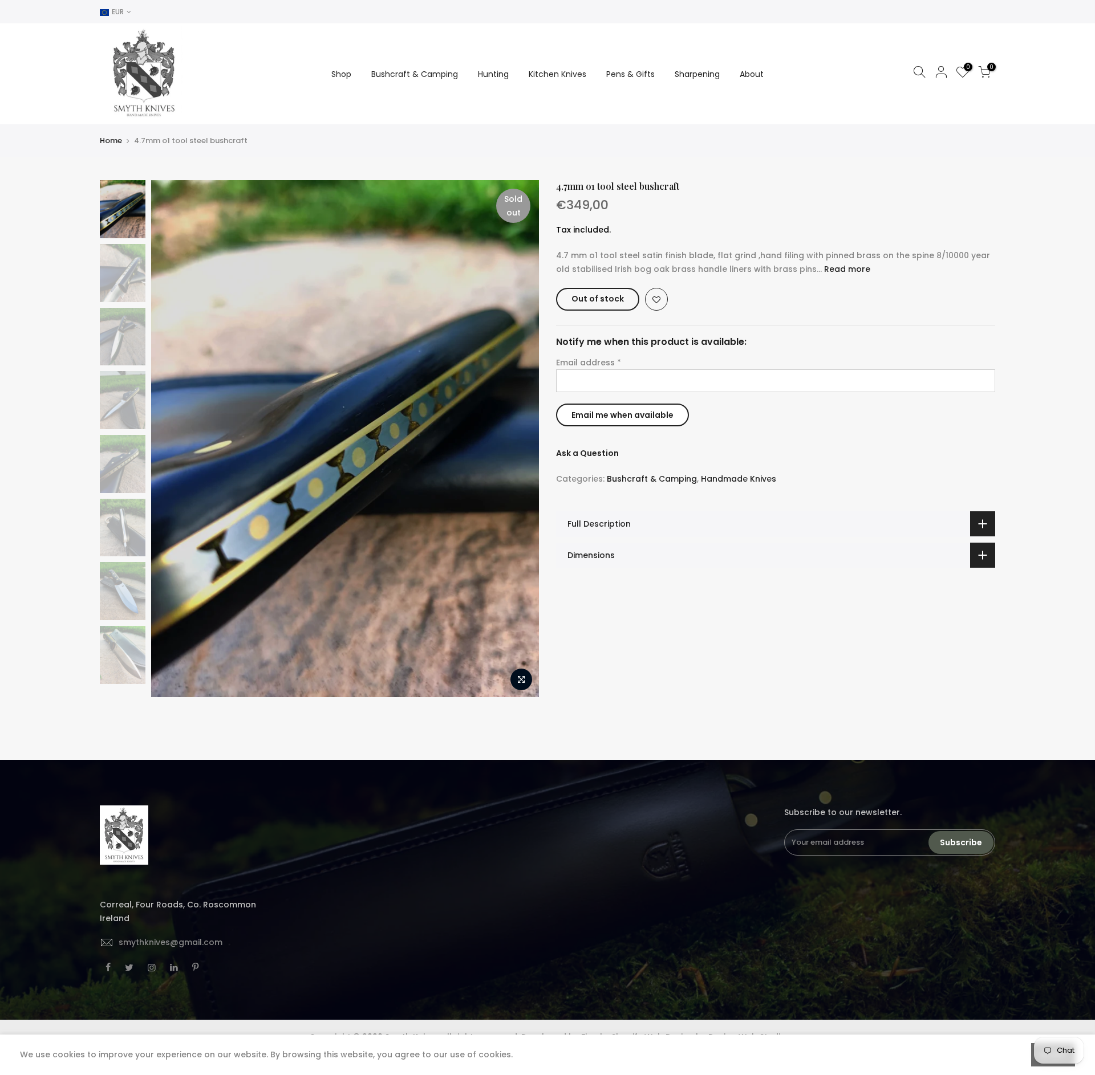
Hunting (493, 74)
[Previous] (171, 439)
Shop (341, 74)
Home (111, 141)
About (752, 74)
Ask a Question (587, 453)
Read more (846, 269)
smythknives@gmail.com (170, 942)
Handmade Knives (738, 478)
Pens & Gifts (630, 74)
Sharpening (697, 74)
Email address (588, 362)
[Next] (519, 439)
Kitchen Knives (557, 74)
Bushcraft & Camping (414, 74)
